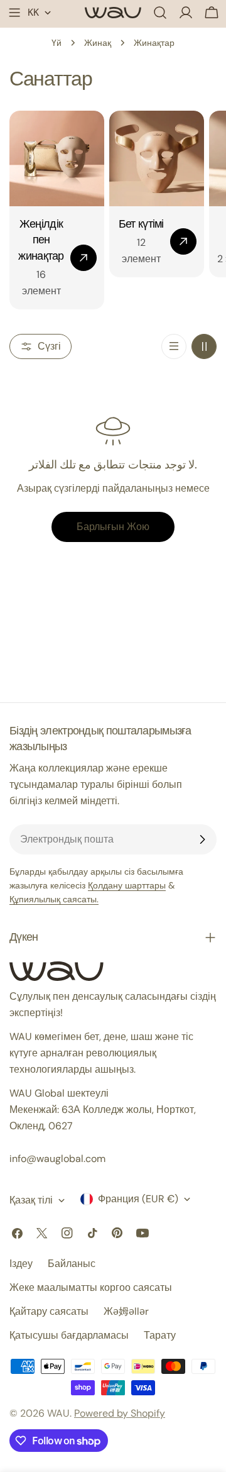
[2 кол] (204, 346)
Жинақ (97, 42)
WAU (58, 1413)
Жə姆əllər (126, 1311)
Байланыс (71, 1263)
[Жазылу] (202, 839)
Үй (56, 42)
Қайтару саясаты (49, 1311)
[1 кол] (173, 346)
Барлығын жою (113, 526)
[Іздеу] (160, 12)
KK (33, 12)
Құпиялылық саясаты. (54, 899)
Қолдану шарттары (127, 885)
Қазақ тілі (31, 1200)
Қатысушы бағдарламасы (69, 1335)
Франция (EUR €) (138, 1198)
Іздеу (21, 1263)
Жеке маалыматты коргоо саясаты (90, 1287)
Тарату (160, 1335)
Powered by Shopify (119, 1413)
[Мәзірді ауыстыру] (14, 12)
